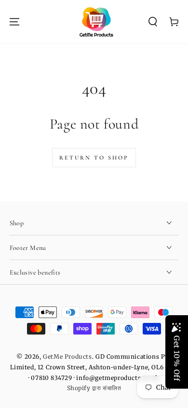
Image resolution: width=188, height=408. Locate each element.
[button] (152, 22)
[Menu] (14, 22)
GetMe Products (67, 356)
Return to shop (94, 157)
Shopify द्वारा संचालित (94, 388)
